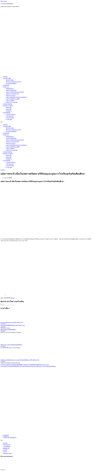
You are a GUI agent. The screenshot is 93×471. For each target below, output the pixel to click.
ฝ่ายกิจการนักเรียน (7, 104)
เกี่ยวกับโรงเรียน (7, 78)
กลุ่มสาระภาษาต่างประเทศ (12, 93)
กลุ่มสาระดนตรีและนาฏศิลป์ (12, 98)
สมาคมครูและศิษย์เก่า (11, 83)
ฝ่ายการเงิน (8, 107)
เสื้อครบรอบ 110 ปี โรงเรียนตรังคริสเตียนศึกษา (11, 344)
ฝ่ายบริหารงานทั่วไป (8, 105)
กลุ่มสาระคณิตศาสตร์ (11, 90)
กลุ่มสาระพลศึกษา (10, 100)
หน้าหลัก (5, 76)
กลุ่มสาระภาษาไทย (10, 95)
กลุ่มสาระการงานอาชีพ (11, 102)
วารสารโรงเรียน (10, 117)
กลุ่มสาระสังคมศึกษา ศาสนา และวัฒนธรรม (16, 97)
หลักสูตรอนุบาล (9, 88)
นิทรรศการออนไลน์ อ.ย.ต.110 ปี (13, 81)
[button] (46, 122)
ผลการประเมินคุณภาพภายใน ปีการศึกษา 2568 (12, 322)
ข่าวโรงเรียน (9, 119)
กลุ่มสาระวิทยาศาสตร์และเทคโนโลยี (15, 92)
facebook (12, 297)
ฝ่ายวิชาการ (6, 86)
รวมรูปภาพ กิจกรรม (11, 114)
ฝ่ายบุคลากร (9, 110)
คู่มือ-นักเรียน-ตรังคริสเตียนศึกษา (8, 329)
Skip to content (4, 1)
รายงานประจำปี (10, 116)
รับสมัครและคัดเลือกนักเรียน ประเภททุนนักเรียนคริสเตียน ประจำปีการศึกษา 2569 (20, 360)
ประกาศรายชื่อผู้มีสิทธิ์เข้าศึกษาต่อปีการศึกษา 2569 (13, 325)
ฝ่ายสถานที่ (8, 109)
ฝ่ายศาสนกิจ (6, 85)
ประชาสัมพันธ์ (6, 112)
